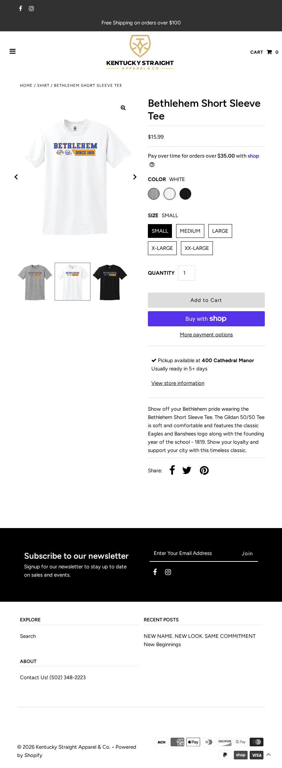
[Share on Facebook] (172, 470)
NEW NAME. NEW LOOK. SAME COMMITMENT (200, 636)
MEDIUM (190, 231)
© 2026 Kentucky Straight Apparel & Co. (63, 747)
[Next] (135, 177)
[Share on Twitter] (187, 470)
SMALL (160, 231)
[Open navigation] (12, 52)
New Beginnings (162, 644)
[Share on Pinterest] (204, 470)
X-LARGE (162, 248)
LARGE (220, 231)
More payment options (206, 335)
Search (28, 636)
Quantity (161, 273)
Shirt (43, 85)
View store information (177, 383)
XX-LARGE (197, 248)
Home (26, 85)
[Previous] (16, 177)
